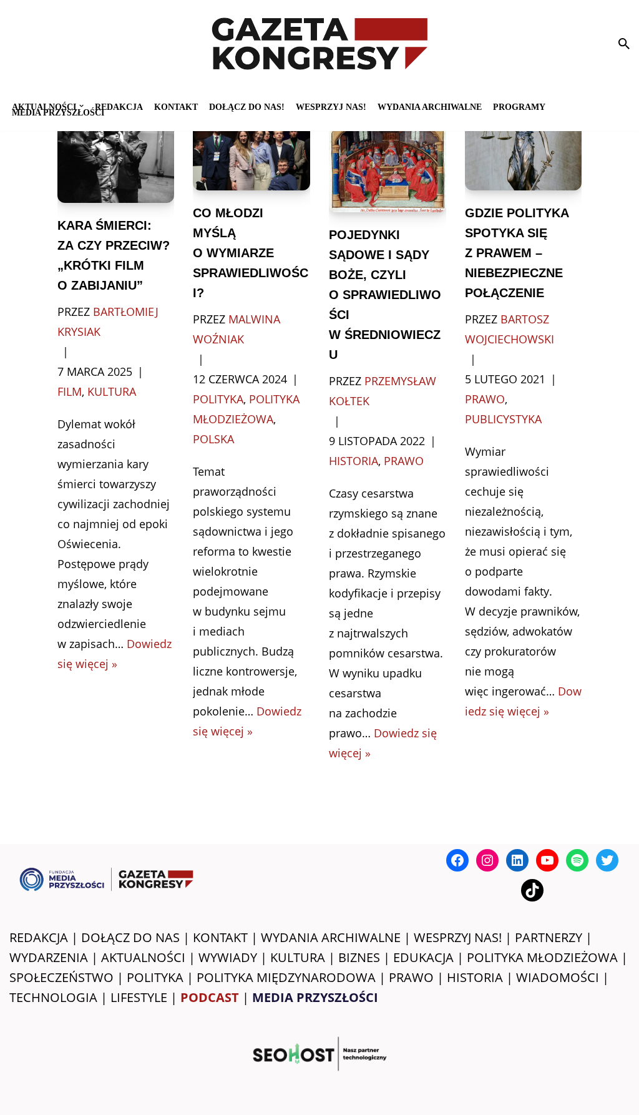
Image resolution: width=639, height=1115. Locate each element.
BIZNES (359, 957)
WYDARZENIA (48, 957)
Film (69, 391)
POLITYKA (155, 977)
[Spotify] (577, 860)
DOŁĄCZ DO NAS (130, 937)
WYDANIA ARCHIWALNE (331, 937)
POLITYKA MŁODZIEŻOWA (542, 957)
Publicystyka (503, 418)
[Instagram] (487, 860)
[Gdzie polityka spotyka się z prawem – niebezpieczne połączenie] (523, 151)
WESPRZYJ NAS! (458, 937)
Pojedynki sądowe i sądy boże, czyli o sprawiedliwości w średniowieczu (385, 294)
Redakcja (119, 106)
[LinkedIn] (517, 860)
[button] (81, 106)
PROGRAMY (519, 106)
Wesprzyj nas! (331, 106)
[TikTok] (532, 890)
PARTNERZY (548, 937)
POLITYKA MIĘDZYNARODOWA (286, 977)
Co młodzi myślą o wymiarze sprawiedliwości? (250, 253)
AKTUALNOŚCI (143, 957)
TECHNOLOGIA (53, 997)
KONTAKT (176, 106)
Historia (353, 460)
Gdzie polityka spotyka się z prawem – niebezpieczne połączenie (516, 253)
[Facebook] (457, 860)
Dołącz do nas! (247, 106)
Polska (213, 438)
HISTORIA (475, 977)
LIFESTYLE (138, 997)
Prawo (404, 460)
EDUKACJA (423, 957)
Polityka (218, 398)
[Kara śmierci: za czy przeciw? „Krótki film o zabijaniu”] (116, 157)
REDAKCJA (38, 937)
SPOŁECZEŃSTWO (61, 977)
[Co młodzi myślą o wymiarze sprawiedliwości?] (251, 151)
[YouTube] (547, 860)
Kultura (111, 391)
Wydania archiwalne (430, 106)
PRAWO (411, 977)
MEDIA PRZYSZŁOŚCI (58, 112)
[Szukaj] (624, 43)
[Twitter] (607, 860)
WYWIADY (227, 957)
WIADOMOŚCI (557, 977)
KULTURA (297, 957)
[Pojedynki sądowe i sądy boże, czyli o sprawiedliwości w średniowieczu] (387, 162)
